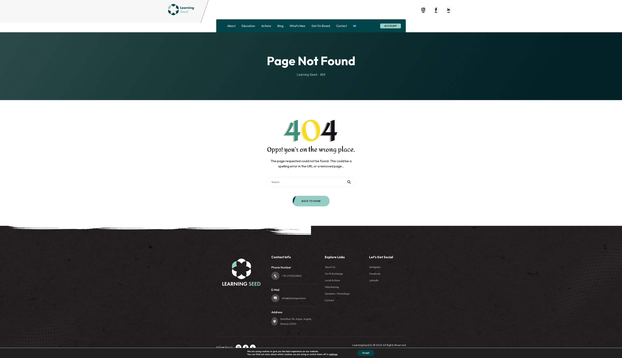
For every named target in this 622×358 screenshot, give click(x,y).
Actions (266, 26)
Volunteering (332, 287)
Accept (365, 352)
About (231, 26)
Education (248, 26)
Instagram (374, 267)
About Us (330, 267)
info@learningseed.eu (294, 298)
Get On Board (320, 26)
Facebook (374, 273)
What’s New (297, 26)
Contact (341, 26)
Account (390, 25)
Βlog (280, 26)
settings (333, 354)
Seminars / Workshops (337, 293)
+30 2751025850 (292, 275)
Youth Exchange (334, 273)
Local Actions (332, 280)
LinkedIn (374, 280)
